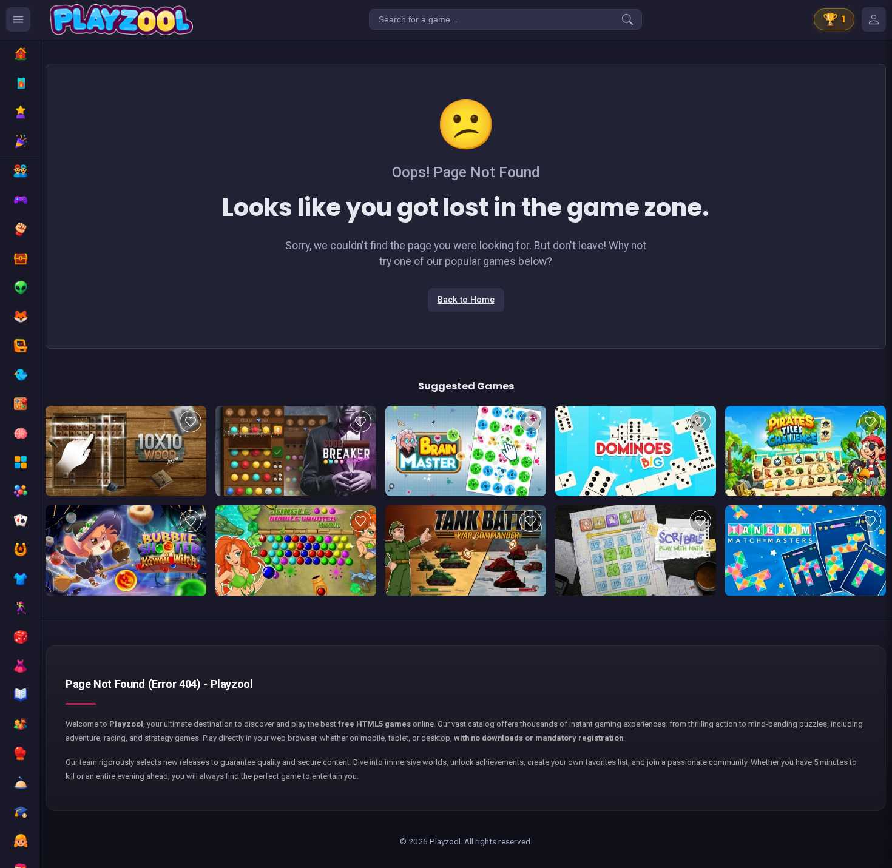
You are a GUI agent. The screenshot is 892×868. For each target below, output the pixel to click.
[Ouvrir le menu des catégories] (18, 19)
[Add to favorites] (190, 421)
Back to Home (466, 300)
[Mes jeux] (874, 19)
